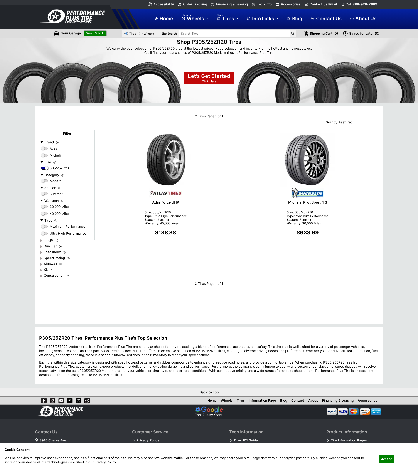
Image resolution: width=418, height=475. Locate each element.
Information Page (262, 400)
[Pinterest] (69, 399)
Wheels (227, 400)
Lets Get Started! (209, 78)
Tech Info (264, 4)
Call (361, 4)
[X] (77, 399)
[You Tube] (60, 399)
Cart (324, 33)
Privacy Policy (148, 440)
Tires (241, 400)
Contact (297, 400)
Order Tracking (195, 4)
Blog (283, 400)
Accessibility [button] (163, 4)
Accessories (290, 4)
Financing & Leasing (232, 4)
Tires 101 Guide (246, 440)
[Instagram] (51, 399)
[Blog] (86, 399)
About (313, 400)
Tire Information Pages (349, 440)
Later (364, 33)
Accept (386, 459)
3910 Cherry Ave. (53, 440)
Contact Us (323, 4)
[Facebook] (42, 399)
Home (212, 400)
